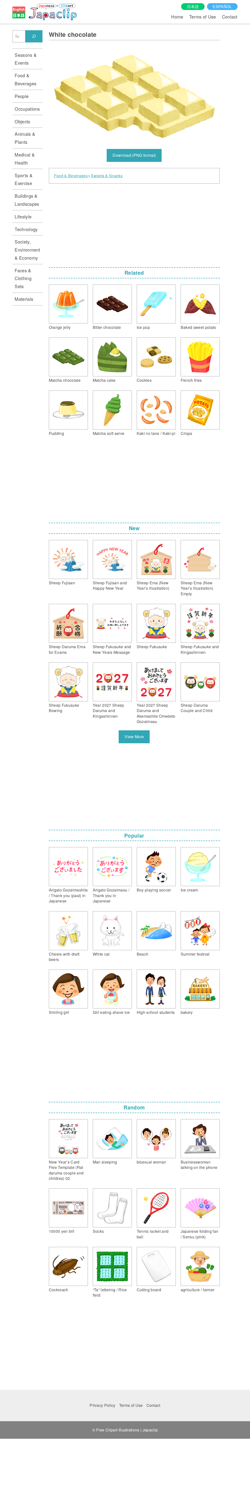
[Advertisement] (134, 224)
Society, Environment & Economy (27, 249)
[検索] (34, 36)
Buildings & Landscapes (27, 200)
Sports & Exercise (23, 179)
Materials (24, 299)
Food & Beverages (71, 175)
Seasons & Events (26, 59)
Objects (22, 121)
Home (177, 16)
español (222, 6)
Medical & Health (25, 158)
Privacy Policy (102, 1405)
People (22, 96)
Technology (26, 229)
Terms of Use (202, 16)
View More (134, 736)
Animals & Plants (25, 138)
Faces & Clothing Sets (23, 278)
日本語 (193, 6)
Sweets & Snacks (107, 175)
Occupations (27, 109)
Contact (230, 16)
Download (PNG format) (134, 155)
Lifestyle (23, 216)
